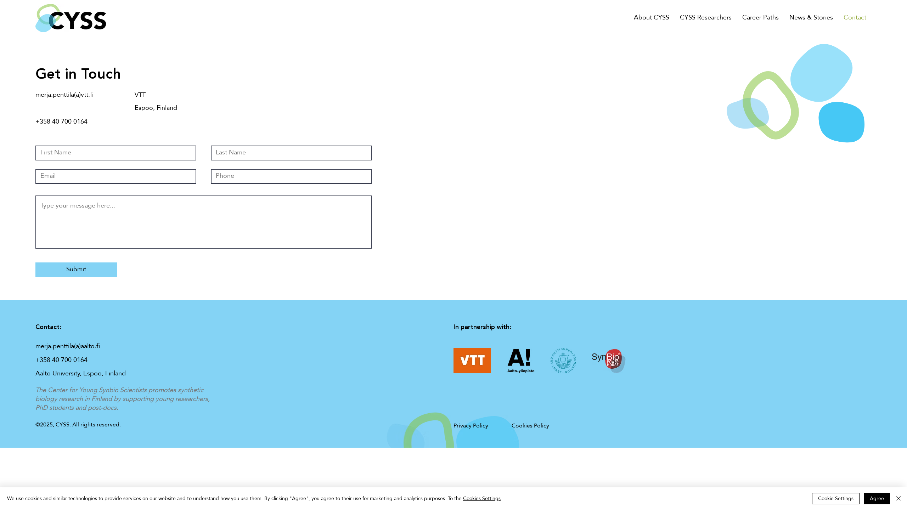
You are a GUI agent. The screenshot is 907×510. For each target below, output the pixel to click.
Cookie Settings (836, 498)
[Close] (898, 498)
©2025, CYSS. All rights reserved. (78, 425)
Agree (877, 498)
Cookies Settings (482, 498)
